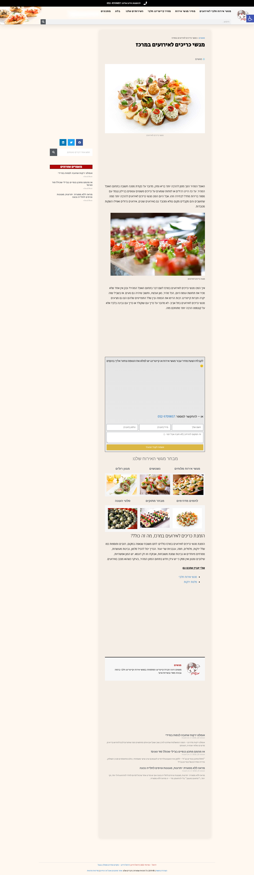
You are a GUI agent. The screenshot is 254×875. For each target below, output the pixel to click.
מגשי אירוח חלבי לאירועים (215, 11)
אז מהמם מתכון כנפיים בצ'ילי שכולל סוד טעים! (178, 751)
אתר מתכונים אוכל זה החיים (111, 871)
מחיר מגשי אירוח (185, 11)
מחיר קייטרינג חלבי (159, 11)
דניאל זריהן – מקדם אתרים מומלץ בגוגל (113, 865)
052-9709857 (166, 416)
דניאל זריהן (135, 865)
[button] (250, 18)
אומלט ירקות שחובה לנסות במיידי (185, 735)
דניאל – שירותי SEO (148, 865)
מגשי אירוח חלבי (188, 577)
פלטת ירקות (190, 582)
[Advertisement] (155, 160)
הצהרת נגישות (161, 871)
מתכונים (106, 11)
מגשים (202, 37)
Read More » (87, 177)
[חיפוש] (43, 21)
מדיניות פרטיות (93, 871)
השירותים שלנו (134, 11)
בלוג (117, 11)
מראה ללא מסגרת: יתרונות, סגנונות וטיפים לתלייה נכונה (172, 768)
